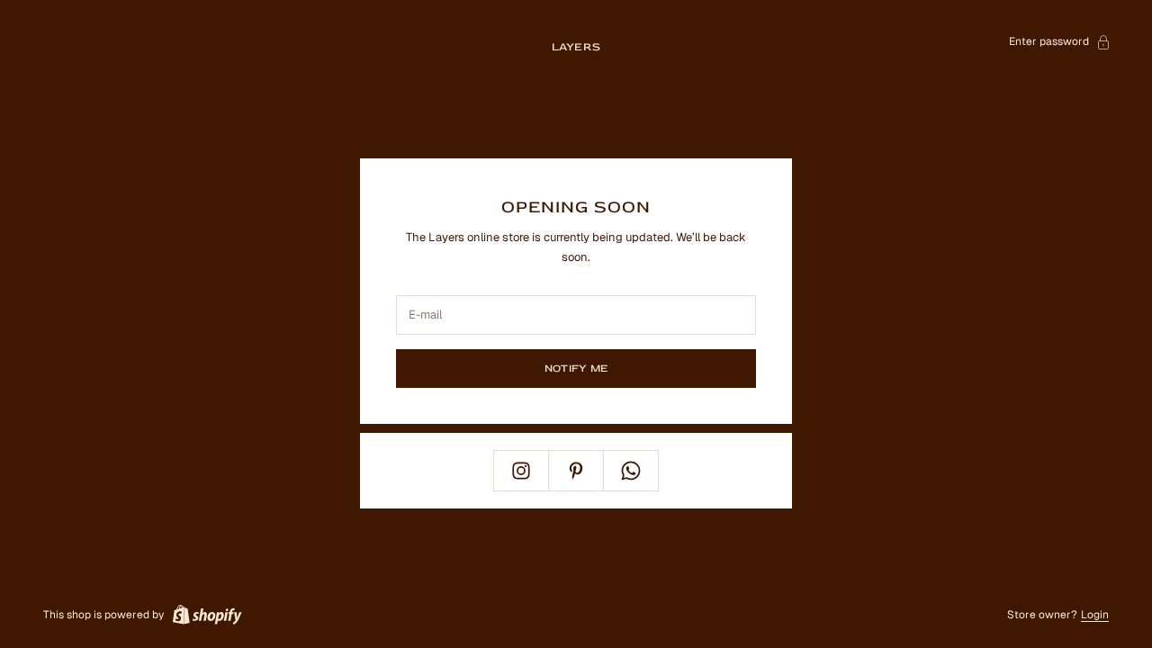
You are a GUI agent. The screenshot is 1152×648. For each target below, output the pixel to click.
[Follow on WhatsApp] (631, 470)
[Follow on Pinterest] (576, 470)
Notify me (576, 368)
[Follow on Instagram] (521, 470)
